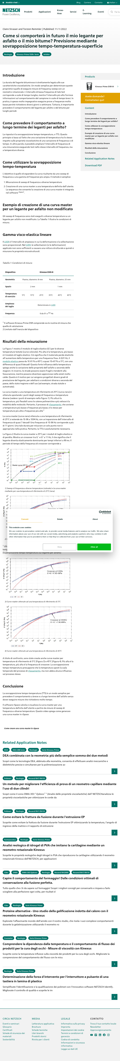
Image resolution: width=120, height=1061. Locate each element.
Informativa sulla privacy (73, 1023)
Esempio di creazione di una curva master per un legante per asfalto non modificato (101, 136)
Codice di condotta (70, 1039)
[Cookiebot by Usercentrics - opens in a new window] (100, 512)
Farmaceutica (10, 839)
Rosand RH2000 (61, 872)
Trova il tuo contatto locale (103, 1023)
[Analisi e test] (11, 11)
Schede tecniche (39, 1029)
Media (36, 1018)
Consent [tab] (24, 519)
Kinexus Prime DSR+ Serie (28, 54)
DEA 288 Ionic (19, 750)
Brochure (36, 1026)
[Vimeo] (95, 1035)
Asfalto (46, 54)
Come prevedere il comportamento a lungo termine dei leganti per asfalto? (101, 119)
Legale (65, 1018)
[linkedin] (100, 1035)
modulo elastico (10, 361)
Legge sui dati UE (69, 1048)
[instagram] (108, 1035)
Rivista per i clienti (40, 1039)
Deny (60, 547)
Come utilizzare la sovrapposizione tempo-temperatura (100, 127)
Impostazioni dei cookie (72, 1029)
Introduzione (90, 113)
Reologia (8, 54)
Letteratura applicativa (43, 1023)
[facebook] (104, 1035)
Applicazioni (45, 11)
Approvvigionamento (100, 1029)
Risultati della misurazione (96, 148)
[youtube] (91, 1035)
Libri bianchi (38, 1033)
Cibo (6, 872)
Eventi (101, 11)
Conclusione (90, 152)
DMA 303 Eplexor (29, 872)
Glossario (7, 1026)
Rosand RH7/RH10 (36, 778)
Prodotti (28, 11)
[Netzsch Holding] (4, 2)
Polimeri (7, 778)
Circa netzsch (12, 1018)
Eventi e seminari (11, 1023)
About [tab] (95, 519)
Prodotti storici (39, 1036)
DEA (6, 750)
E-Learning (87, 12)
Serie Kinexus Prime (50, 750)
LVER (6, 241)
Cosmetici (8, 938)
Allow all (94, 547)
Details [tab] (60, 519)
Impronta (65, 1026)
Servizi (73, 11)
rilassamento (55, 404)
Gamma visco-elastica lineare (97, 143)
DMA (15, 872)
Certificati (7, 1029)
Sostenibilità (9, 1039)
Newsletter (95, 1026)
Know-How (60, 12)
